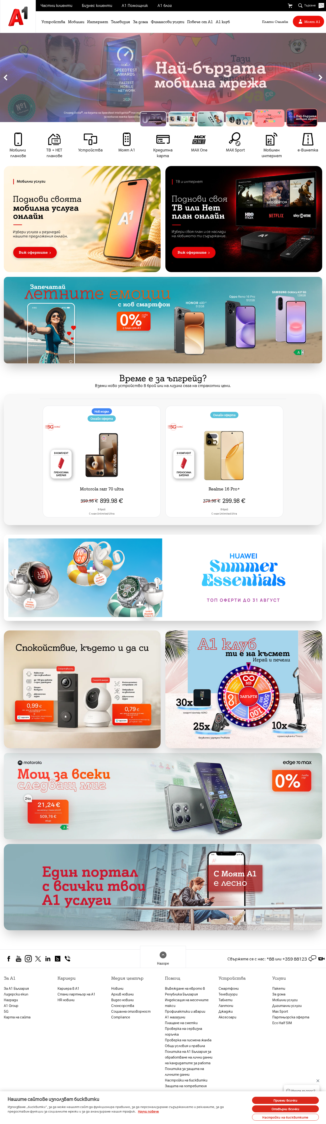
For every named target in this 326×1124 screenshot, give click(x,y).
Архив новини (122, 994)
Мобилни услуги (285, 1000)
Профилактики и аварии (185, 1011)
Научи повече (148, 1111)
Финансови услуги (167, 21)
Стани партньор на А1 (76, 994)
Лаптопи (226, 1005)
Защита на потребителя (186, 1086)
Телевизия (120, 21)
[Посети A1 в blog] (58, 958)
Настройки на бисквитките (285, 1117)
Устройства (53, 21)
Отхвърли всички (286, 1109)
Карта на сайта (17, 1017)
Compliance (120, 1017)
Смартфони (229, 988)
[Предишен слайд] (5, 77)
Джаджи (226, 1011)
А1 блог (165, 5)
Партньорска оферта (290, 1017)
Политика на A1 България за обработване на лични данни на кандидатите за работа (188, 1057)
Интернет (97, 21)
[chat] (312, 958)
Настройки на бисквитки (186, 1080)
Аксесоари (227, 1017)
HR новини (66, 1000)
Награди (11, 1000)
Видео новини (122, 1000)
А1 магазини (175, 1017)
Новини (117, 988)
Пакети (278, 988)
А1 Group (11, 1005)
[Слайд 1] (157, 117)
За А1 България (16, 988)
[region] (163, 77)
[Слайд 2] (189, 119)
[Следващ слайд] (320, 77)
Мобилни (76, 21)
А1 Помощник (135, 5)
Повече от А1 (200, 21)
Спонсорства (122, 1005)
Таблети (225, 1000)
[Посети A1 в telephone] (67, 958)
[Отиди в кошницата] (290, 6)
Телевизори (228, 994)
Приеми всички (285, 1100)
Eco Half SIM (282, 1023)
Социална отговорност (131, 1011)
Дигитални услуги (287, 1005)
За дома (140, 21)
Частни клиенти (56, 5)
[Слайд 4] (246, 119)
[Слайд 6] (304, 119)
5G (6, 1011)
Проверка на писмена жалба (188, 1040)
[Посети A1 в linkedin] (48, 958)
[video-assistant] (321, 958)
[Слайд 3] (218, 119)
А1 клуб (223, 21)
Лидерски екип (16, 994)
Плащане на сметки (181, 1023)
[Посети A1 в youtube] (18, 958)
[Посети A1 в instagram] (28, 958)
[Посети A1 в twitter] (38, 958)
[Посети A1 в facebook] (9, 958)
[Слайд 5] (275, 119)
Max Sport (280, 1011)
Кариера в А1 (68, 988)
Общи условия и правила (185, 1045)
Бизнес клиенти (97, 5)
